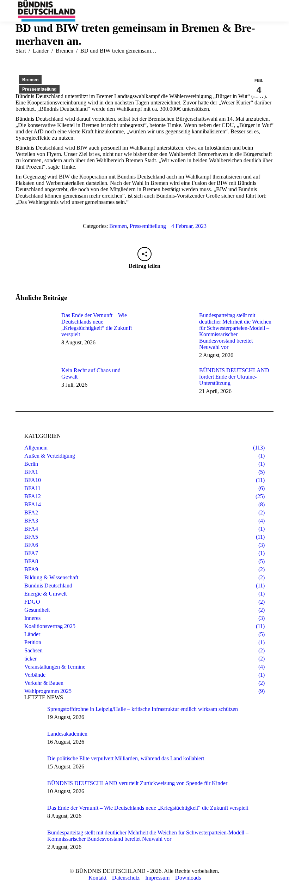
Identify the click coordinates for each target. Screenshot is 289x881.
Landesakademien (67, 734)
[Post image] (35, 328)
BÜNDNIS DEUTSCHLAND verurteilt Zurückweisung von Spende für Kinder (137, 783)
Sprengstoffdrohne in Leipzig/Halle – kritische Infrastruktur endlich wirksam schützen (142, 709)
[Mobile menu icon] (267, 10)
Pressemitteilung (39, 89)
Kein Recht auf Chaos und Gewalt (91, 373)
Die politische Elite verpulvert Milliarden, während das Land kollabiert (125, 758)
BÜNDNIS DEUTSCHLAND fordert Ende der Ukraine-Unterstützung (234, 376)
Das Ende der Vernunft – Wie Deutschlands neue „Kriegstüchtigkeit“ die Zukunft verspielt (96, 324)
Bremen (30, 79)
